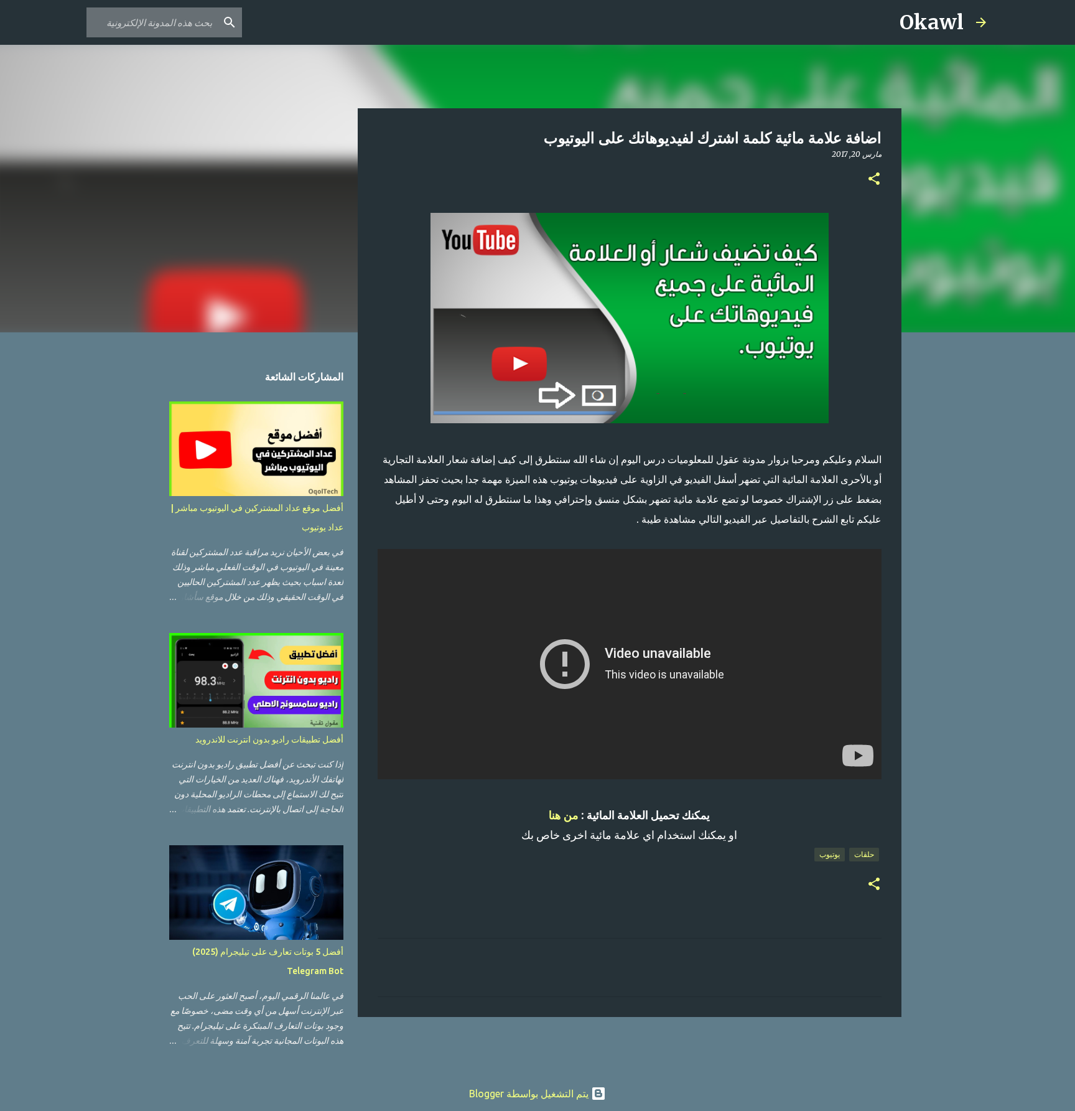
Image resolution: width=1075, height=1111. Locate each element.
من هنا (564, 815)
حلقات (864, 854)
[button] (874, 179)
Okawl (932, 22)
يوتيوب (829, 854)
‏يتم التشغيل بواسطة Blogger (530, 1093)
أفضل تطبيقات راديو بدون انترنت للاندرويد (269, 739)
